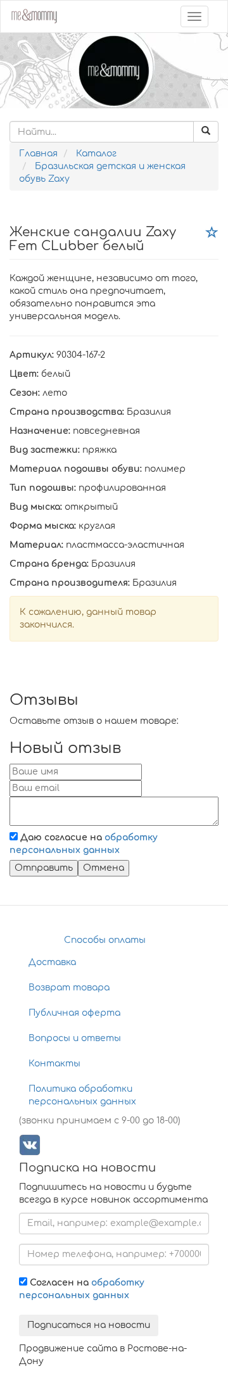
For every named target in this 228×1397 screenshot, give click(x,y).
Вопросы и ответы (74, 1038)
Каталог (96, 153)
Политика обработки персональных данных (82, 1095)
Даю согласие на (84, 844)
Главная (38, 153)
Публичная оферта (74, 1013)
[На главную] (34, 15)
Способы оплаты (105, 940)
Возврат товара (69, 987)
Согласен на (81, 1289)
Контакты (54, 1063)
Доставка (52, 962)
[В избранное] (212, 233)
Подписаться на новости (88, 1325)
